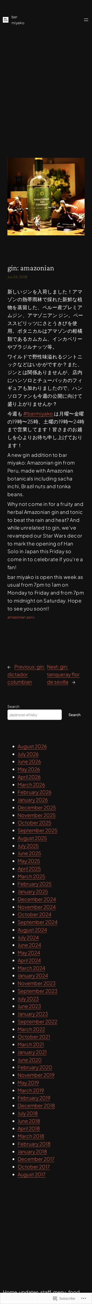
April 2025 (29, 868)
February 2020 (35, 1067)
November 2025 (37, 815)
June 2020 (30, 1060)
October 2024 (34, 914)
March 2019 (31, 1090)
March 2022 (31, 1029)
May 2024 (29, 952)
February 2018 (34, 1144)
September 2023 (37, 991)
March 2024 (31, 968)
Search (13, 706)
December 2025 (37, 807)
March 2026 (31, 784)
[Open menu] (86, 20)
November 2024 (37, 907)
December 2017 (36, 1159)
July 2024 (28, 937)
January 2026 (33, 800)
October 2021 (34, 1036)
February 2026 (34, 792)
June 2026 (29, 761)
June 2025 (29, 853)
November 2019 (36, 1075)
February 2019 (34, 1098)
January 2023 (33, 1014)
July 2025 (28, 846)
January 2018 (32, 1151)
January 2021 (32, 1052)
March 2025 (31, 876)
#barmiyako (38, 413)
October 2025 (34, 822)
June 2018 (29, 1121)
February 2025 (35, 884)
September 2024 (37, 922)
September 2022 (37, 1021)
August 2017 (31, 1174)
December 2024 (37, 899)
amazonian (16, 617)
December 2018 (36, 1105)
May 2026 (29, 769)
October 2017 (34, 1166)
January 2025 (33, 891)
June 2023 (29, 1006)
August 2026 (32, 746)
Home (10, 1292)
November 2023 (37, 983)
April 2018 (29, 1128)
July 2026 (28, 754)
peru (30, 617)
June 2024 (29, 945)
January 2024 (33, 975)
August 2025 (32, 838)
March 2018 (31, 1136)
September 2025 (37, 830)
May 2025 (29, 861)
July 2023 (28, 998)
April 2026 (29, 777)
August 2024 (32, 930)
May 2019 (28, 1082)
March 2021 (31, 1044)
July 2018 (28, 1113)
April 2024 (29, 960)
